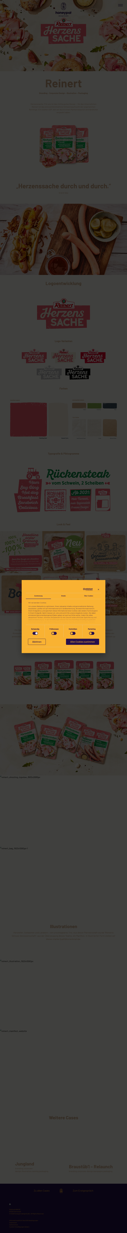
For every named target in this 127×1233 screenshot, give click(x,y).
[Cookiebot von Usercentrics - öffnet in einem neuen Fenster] (84, 589)
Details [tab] (63, 596)
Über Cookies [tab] (88, 596)
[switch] (54, 633)
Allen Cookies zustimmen (82, 641)
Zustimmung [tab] (38, 596)
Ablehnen (36, 641)
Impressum (80, 624)
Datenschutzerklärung (63, 624)
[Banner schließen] (98, 589)
